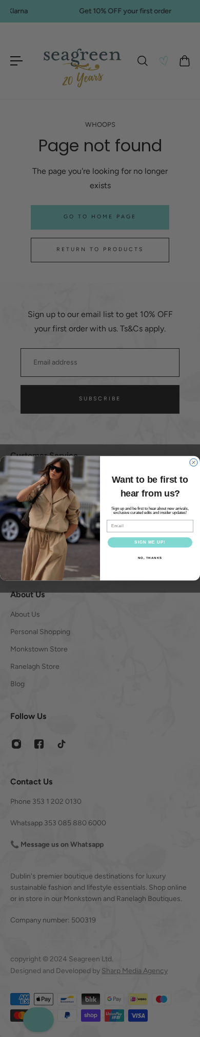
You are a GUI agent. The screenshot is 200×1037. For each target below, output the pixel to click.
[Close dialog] (193, 462)
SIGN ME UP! (150, 542)
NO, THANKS (150, 558)
